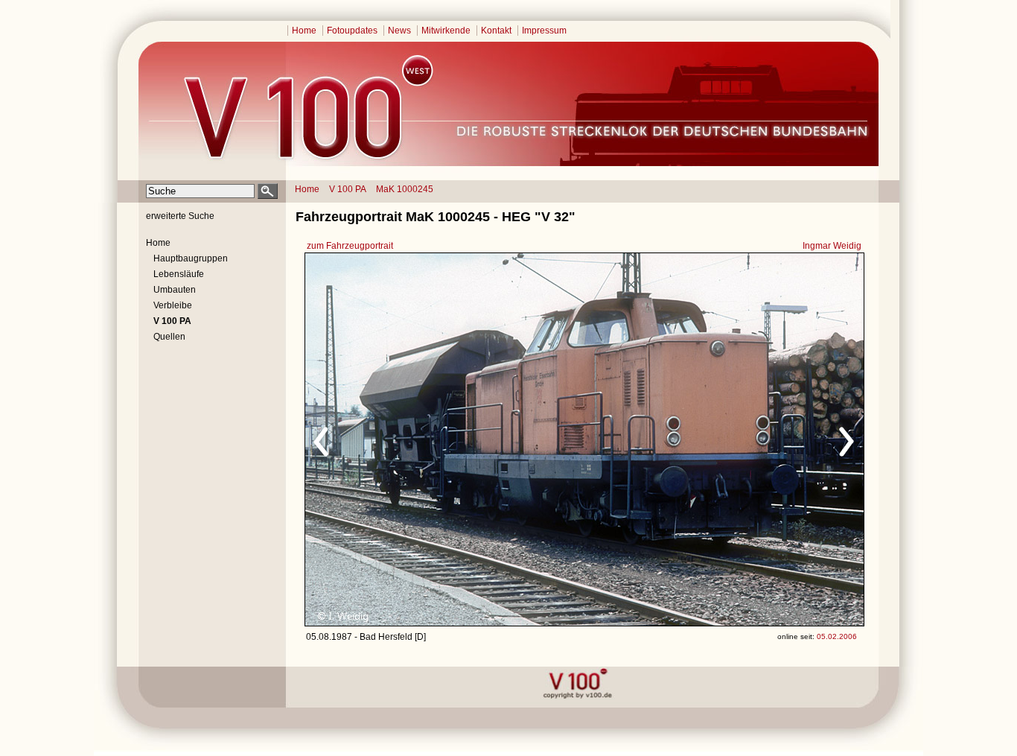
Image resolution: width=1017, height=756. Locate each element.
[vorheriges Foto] (448, 439)
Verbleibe (172, 305)
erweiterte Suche (180, 216)
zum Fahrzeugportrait (350, 246)
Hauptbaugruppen (190, 258)
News (399, 30)
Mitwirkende (446, 30)
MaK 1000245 (404, 189)
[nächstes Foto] (715, 439)
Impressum (544, 30)
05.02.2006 (837, 636)
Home (304, 30)
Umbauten (174, 290)
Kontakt (496, 30)
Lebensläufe (178, 274)
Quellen (169, 336)
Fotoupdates (352, 30)
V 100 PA (347, 189)
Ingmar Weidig (832, 246)
